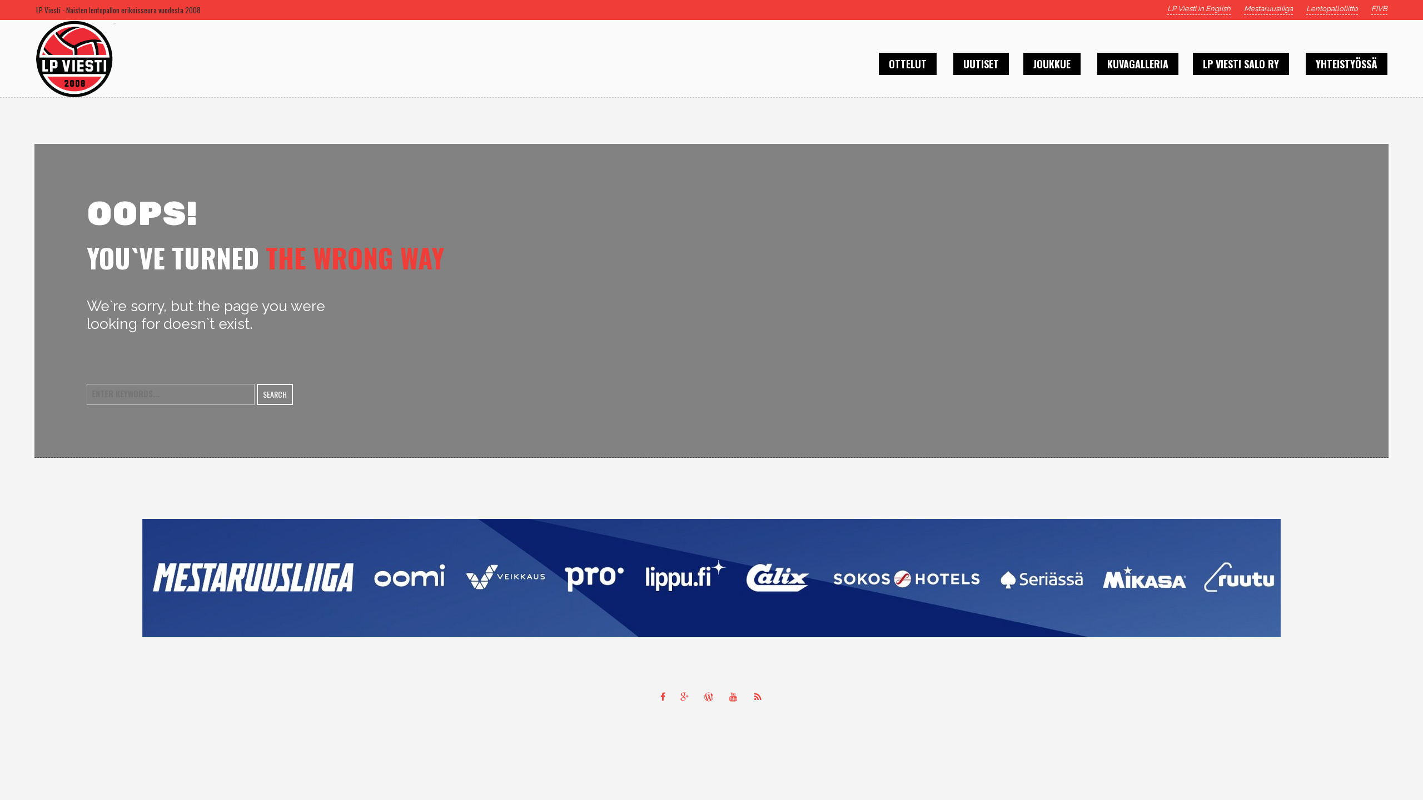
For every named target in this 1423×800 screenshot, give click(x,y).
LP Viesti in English (1199, 8)
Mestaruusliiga (1268, 8)
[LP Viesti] (711, 578)
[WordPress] (711, 696)
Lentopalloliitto (1332, 8)
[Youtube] (736, 696)
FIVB (1379, 8)
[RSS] (760, 696)
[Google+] (687, 696)
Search (275, 394)
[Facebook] (662, 696)
